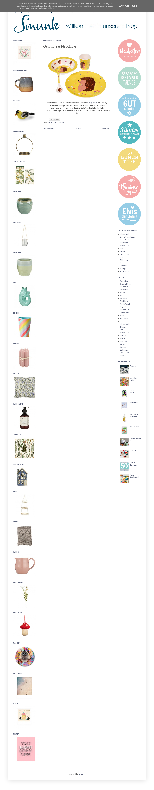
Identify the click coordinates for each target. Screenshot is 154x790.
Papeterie (123, 298)
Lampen (123, 347)
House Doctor (125, 240)
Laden (122, 330)
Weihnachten (125, 313)
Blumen (123, 327)
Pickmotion (124, 260)
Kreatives (123, 341)
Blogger (81, 774)
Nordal (122, 251)
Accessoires (124, 318)
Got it (134, 6)
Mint (121, 249)
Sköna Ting (124, 266)
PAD (121, 257)
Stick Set (133, 451)
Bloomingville (125, 234)
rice (121, 321)
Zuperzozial (124, 271)
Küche (122, 293)
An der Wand (125, 304)
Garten (122, 344)
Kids (50, 123)
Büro (122, 356)
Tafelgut (123, 269)
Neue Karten (134, 427)
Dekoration (124, 287)
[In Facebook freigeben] (57, 119)
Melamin (61, 123)
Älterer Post (105, 129)
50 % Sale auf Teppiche (135, 464)
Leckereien (124, 350)
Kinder (55, 123)
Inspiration (124, 307)
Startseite (77, 129)
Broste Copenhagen (127, 237)
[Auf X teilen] (54, 119)
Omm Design (124, 254)
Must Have (124, 301)
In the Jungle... (133, 391)
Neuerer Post (49, 129)
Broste (122, 338)
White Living (124, 353)
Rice (121, 263)
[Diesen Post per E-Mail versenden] (50, 119)
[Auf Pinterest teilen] (59, 119)
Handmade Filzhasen (134, 415)
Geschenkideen (125, 284)
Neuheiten (124, 281)
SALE (122, 315)
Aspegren (133, 366)
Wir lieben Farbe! (133, 379)
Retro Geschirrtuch (134, 476)
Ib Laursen (124, 243)
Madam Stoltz (125, 246)
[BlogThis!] (52, 119)
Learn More (124, 6)
